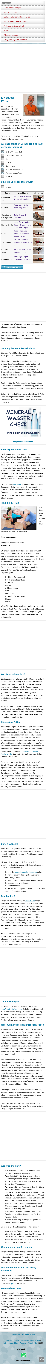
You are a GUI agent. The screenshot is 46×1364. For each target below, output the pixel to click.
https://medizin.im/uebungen (11, 1009)
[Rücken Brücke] (38, 228)
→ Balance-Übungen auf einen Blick (16, 17)
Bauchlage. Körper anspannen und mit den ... (22, 259)
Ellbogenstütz (26, 751)
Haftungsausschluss (10, 1343)
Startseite (8, 1340)
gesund (13, 1283)
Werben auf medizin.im (28, 1343)
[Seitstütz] (38, 211)
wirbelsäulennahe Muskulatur (26, 872)
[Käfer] (38, 236)
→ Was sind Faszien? (10, 12)
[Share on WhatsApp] (23, 1355)
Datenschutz (35, 1340)
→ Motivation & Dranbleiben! (13, 26)
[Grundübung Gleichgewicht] (38, 219)
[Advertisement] (23, 68)
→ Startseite (6, 3)
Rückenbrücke (6, 754)
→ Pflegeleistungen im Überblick (14, 40)
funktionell (17, 484)
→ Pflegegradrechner (10, 35)
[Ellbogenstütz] (38, 262)
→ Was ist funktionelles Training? (14, 21)
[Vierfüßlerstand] (38, 245)
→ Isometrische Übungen (11, 8)
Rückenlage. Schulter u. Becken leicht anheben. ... (23, 199)
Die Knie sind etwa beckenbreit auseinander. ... (23, 242)
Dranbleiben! (30, 901)
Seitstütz (35, 751)
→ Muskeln (6, 30)
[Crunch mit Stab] (38, 202)
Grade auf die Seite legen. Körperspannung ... (22, 208)
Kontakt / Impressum (21, 1340)
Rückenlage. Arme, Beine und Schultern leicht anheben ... (21, 233)
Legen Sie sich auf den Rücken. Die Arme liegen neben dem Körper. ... (23, 225)
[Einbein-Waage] (38, 253)
